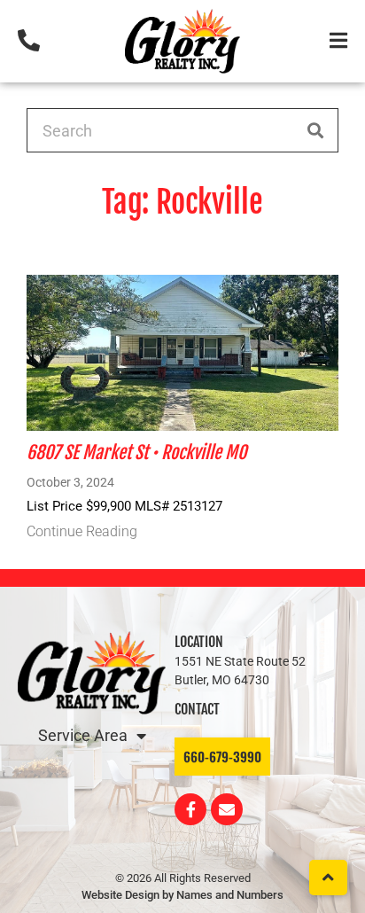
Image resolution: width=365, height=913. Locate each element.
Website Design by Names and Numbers (182, 894)
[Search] (315, 130)
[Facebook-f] (190, 809)
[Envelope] (227, 809)
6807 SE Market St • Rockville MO (136, 452)
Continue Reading (82, 531)
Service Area (83, 735)
